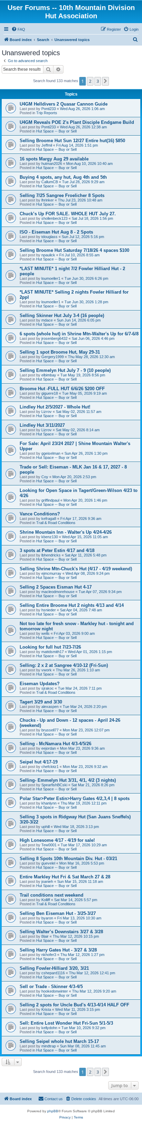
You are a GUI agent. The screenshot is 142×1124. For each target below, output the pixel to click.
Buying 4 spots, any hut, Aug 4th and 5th (63, 177)
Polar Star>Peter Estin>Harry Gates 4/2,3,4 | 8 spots (75, 798)
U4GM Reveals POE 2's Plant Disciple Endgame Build (77, 122)
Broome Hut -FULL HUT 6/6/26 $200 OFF (62, 388)
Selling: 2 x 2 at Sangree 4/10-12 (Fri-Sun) (64, 665)
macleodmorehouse (57, 592)
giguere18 (49, 393)
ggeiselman (50, 453)
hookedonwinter (54, 991)
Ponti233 (48, 109)
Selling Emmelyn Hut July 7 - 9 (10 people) (65, 370)
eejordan (48, 748)
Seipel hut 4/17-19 (39, 762)
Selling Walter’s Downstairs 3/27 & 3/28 (61, 931)
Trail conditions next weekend (51, 895)
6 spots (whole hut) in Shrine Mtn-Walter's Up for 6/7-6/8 (79, 333)
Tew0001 (49, 845)
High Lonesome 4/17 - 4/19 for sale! (57, 840)
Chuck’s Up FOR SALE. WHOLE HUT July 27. (68, 213)
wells (45, 633)
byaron (47, 918)
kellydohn (49, 1028)
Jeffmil (46, 145)
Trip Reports (46, 113)
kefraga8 (48, 518)
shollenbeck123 (54, 218)
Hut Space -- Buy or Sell (56, 131)
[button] (105, 81)
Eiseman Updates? (40, 683)
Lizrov (46, 412)
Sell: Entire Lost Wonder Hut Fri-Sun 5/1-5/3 (66, 1023)
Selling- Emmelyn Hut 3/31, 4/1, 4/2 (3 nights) (68, 780)
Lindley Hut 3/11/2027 (42, 425)
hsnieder (48, 610)
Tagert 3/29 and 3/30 (41, 701)
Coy (44, 477)
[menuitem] (18, 29)
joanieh (47, 881)
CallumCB (49, 182)
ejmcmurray (51, 573)
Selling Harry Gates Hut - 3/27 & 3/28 (58, 950)
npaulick (48, 255)
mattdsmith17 (52, 652)
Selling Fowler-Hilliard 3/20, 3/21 (54, 968)
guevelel (48, 863)
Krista (46, 1009)
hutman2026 (51, 163)
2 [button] (90, 81)
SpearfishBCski (54, 785)
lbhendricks (51, 555)
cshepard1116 (53, 973)
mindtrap (48, 1046)
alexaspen (50, 706)
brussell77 (50, 730)
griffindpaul (50, 500)
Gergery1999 (52, 357)
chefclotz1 (50, 767)
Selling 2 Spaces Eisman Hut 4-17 (56, 587)
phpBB (52, 1111)
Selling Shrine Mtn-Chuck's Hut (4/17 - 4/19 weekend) (76, 568)
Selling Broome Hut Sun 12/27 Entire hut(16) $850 (72, 140)
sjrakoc (47, 688)
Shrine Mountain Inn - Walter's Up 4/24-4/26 (66, 532)
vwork (46, 670)
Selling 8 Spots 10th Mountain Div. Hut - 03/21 (68, 858)
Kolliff (45, 900)
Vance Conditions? (40, 513)
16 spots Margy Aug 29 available (54, 158)
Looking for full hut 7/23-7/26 (50, 647)
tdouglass (49, 237)
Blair (45, 936)
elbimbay (48, 375)
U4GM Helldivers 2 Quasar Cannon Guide (64, 104)
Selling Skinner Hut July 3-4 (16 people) (62, 315)
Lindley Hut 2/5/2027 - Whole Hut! (55, 407)
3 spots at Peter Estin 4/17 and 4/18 (57, 550)
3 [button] (98, 81)
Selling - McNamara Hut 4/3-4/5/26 (55, 743)
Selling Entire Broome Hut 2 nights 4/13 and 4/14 (72, 605)
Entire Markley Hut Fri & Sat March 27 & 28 (65, 876)
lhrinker (47, 200)
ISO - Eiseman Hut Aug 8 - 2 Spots (56, 232)
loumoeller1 (50, 278)
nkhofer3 (48, 955)
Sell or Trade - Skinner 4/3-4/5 (51, 986)
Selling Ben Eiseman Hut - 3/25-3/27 (58, 913)
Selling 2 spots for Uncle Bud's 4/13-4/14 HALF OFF (74, 1004)
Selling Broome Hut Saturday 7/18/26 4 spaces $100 (74, 250)
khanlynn (49, 803)
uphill (45, 827)
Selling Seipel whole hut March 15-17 (59, 1041)
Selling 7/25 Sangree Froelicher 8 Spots (62, 195)
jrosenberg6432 (54, 338)
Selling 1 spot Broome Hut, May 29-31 (60, 352)
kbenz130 (49, 537)
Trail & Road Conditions (55, 523)
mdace (47, 320)
